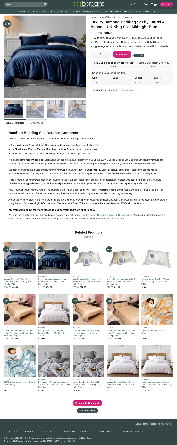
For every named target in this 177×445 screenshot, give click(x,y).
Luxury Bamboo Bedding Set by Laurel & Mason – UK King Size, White (121, 384)
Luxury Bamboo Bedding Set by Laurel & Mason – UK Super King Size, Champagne (18, 333)
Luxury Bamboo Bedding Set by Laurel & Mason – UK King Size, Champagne (121, 333)
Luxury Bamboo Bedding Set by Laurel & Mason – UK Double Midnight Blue (52, 281)
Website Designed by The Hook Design (75, 438)
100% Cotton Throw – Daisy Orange (153, 331)
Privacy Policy (106, 431)
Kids (138, 11)
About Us (29, 431)
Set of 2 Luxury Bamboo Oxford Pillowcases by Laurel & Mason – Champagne (121, 281)
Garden (75, 11)
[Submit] (45, 4)
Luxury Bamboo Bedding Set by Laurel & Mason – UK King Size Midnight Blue (18, 281)
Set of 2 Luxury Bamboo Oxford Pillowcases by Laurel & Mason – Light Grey (87, 281)
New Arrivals (23, 11)
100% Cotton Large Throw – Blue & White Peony (19, 383)
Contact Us (12, 431)
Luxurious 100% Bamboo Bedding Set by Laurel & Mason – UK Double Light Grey (54, 384)
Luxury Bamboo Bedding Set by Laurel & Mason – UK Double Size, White (156, 384)
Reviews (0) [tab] (37, 123)
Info (155, 11)
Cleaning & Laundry (58, 11)
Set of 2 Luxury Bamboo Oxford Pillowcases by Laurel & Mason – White (155, 281)
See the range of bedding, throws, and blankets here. (107, 215)
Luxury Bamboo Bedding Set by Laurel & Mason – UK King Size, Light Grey (87, 384)
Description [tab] (15, 123)
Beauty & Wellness (91, 11)
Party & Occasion (111, 11)
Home (93, 17)
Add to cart (122, 54)
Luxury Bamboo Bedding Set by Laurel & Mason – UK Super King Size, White (52, 333)
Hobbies (128, 11)
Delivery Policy (49, 431)
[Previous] (9, 57)
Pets (147, 11)
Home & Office (38, 11)
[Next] (81, 57)
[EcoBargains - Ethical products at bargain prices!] (88, 4)
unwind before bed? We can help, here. (106, 218)
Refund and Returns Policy (78, 431)
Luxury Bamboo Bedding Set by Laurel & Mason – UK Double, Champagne (86, 333)
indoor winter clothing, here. (50, 218)
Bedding (128, 17)
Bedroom (118, 17)
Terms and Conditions (131, 431)
